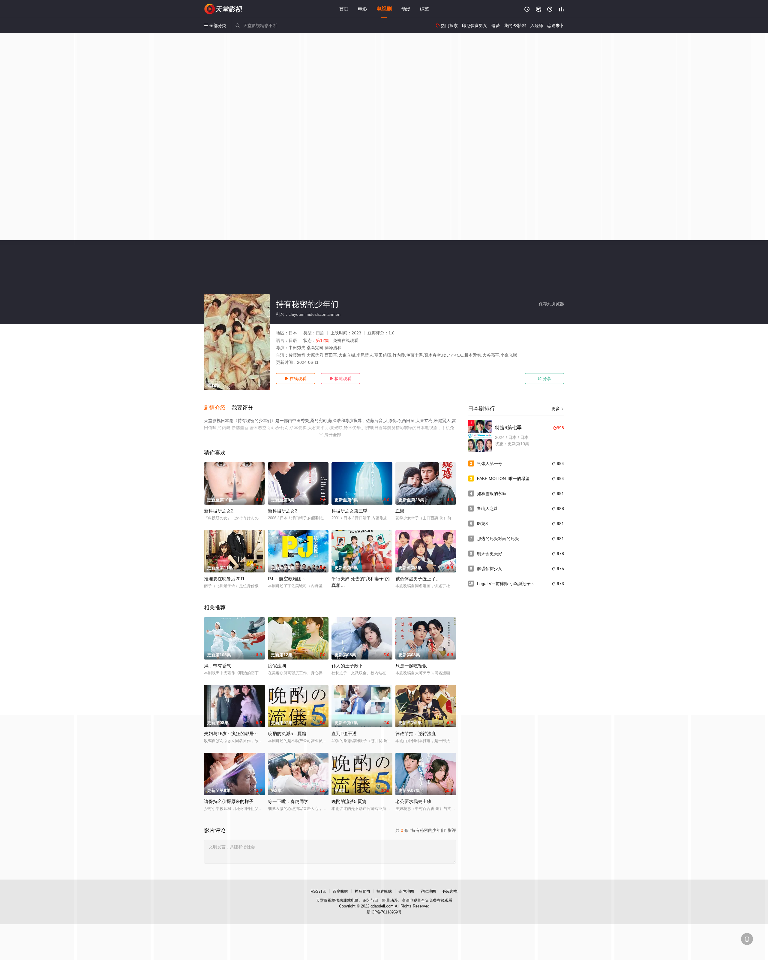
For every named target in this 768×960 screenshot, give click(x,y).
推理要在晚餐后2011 (224, 578)
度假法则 (277, 665)
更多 (557, 408)
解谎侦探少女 (489, 568)
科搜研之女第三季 (350, 510)
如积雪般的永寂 (491, 493)
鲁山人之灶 (487, 508)
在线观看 (295, 378)
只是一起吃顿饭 (411, 665)
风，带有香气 (217, 665)
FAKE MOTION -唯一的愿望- (504, 478)
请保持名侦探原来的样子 (229, 801)
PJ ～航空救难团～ (287, 578)
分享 (544, 378)
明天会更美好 (489, 553)
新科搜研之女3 (282, 510)
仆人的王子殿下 (347, 665)
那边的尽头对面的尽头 (498, 538)
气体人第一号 (489, 463)
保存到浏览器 (551, 303)
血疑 (399, 510)
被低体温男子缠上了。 (417, 578)
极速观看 (340, 378)
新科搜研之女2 (218, 510)
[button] (218, 408)
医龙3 (482, 523)
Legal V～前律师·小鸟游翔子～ (506, 583)
